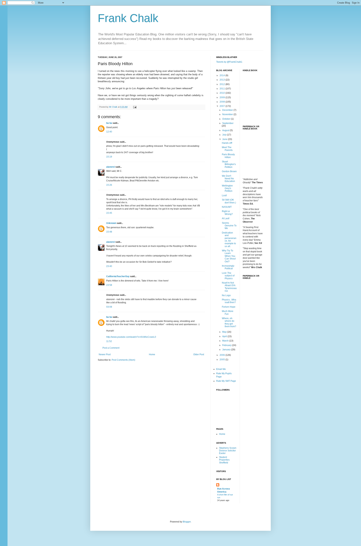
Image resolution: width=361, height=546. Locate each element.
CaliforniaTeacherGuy (118, 276)
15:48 (109, 231)
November (228, 114)
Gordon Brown (229, 171)
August (226, 130)
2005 (222, 359)
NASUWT (227, 207)
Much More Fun (227, 312)
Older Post (198, 354)
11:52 (109, 341)
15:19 (109, 156)
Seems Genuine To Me (229, 226)
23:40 (109, 266)
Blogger (187, 521)
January (226, 349)
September (228, 123)
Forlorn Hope (228, 307)
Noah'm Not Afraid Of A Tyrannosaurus (229, 286)
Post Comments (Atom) (123, 360)
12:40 (109, 131)
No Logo (226, 295)
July (224, 134)
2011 (222, 88)
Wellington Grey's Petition (227, 188)
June (225, 139)
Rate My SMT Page (226, 381)
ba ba (109, 123)
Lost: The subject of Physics (228, 276)
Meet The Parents (227, 148)
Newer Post (105, 354)
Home (152, 354)
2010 (222, 93)
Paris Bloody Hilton (228, 155)
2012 (222, 84)
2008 (222, 101)
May (224, 332)
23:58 (109, 285)
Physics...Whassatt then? (229, 301)
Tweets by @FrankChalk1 (229, 62)
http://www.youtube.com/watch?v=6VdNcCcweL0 (131, 337)
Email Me (221, 369)
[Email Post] (134, 107)
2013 (222, 79)
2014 (222, 75)
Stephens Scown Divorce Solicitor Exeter (227, 451)
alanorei (110, 167)
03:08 (109, 307)
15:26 (109, 185)
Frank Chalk (128, 18)
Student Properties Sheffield (224, 460)
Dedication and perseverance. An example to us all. (229, 239)
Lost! (224, 195)
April (225, 336)
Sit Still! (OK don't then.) (229, 201)
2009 (222, 97)
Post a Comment (110, 348)
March (225, 340)
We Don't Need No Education (228, 179)
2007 (222, 106)
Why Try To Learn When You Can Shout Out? (229, 256)
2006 (222, 355)
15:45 (109, 213)
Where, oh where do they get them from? (229, 322)
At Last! (225, 218)
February (227, 345)
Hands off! (227, 143)
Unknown (111, 223)
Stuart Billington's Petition (229, 164)
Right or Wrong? (227, 212)
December (228, 110)
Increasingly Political (228, 267)
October (226, 119)
